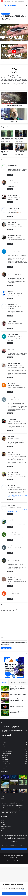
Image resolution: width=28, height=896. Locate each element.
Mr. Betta (23, 810)
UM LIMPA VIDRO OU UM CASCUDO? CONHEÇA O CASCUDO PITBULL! (7, 140)
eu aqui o (10, 291)
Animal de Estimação (6, 800)
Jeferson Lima (12, 577)
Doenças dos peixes (6, 753)
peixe (3, 812)
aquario (13, 800)
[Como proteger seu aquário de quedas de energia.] (5, 777)
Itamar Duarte (12, 250)
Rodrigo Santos (12, 195)
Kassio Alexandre (13, 334)
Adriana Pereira (12, 533)
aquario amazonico (20, 800)
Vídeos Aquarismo (6, 768)
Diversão (10, 810)
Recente (13, 682)
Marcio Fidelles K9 (13, 304)
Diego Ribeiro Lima (14, 76)
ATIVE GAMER (12, 419)
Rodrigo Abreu (12, 321)
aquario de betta (5, 803)
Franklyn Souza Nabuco (14, 235)
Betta (3, 744)
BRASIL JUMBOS (12, 165)
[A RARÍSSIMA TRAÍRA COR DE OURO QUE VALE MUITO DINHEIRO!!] (5, 694)
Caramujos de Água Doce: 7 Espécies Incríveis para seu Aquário (17, 700)
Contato (3, 824)
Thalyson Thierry (13, 472)
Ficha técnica (5, 755)
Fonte (2, 61)
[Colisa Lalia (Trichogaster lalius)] (5, 784)
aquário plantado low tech (15, 807)
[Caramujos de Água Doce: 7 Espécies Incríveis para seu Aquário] (5, 700)
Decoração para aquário (7, 751)
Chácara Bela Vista (13, 208)
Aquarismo (4, 742)
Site (2, 637)
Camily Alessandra (13, 181)
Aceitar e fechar (14, 893)
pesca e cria (11, 485)
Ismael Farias (11, 273)
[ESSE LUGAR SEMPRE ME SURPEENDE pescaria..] (14, 782)
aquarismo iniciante (19, 803)
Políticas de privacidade (19, 889)
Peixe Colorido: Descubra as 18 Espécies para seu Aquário (17, 705)
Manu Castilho (12, 222)
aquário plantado (5, 807)
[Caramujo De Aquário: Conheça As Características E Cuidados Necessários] (5, 688)
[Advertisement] (14, 22)
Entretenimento (17, 810)
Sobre (2, 822)
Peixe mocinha (5, 759)
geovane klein (12, 383)
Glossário (3, 828)
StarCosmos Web (13, 857)
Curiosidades (4, 749)
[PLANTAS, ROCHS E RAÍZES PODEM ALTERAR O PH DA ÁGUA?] (7, 146)
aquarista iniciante (10, 805)
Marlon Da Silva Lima (14, 363)
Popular (4, 682)
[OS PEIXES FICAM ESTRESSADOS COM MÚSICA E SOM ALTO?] (21, 133)
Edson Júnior (11, 592)
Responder (10, 174)
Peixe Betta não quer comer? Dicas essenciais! (17, 711)
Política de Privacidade (6, 826)
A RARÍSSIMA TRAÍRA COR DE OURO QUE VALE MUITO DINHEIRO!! (18, 693)
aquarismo (12, 803)
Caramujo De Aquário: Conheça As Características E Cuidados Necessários (18, 688)
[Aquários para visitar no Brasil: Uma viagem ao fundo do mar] (14, 777)
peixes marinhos (5, 761)
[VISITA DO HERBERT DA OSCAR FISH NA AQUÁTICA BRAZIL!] (21, 147)
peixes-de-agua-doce (6, 763)
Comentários (22, 682)
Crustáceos (4, 746)
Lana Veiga (11, 349)
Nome (2, 626)
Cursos (2, 830)
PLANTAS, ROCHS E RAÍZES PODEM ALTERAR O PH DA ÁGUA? (7, 153)
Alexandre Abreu (13, 398)
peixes (7, 812)
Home (2, 820)
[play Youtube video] (14, 51)
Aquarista (3, 805)
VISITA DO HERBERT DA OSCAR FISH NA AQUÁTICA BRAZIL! (20, 153)
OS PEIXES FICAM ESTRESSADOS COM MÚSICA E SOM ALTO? (20, 140)
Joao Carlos (11, 436)
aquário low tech (19, 805)
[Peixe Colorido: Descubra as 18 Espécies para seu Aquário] (5, 706)
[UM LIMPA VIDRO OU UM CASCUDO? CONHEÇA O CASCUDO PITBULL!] (7, 133)
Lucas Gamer (11, 546)
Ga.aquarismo (12, 559)
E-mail (3, 632)
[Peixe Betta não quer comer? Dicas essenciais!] (5, 713)
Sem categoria (5, 765)
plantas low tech (13, 812)
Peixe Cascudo (5, 757)
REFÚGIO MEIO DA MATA (15, 520)
